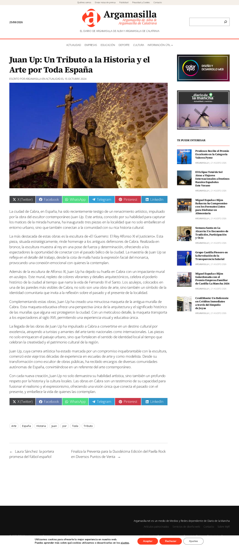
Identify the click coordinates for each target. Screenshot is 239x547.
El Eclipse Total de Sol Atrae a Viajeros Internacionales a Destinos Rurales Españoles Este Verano (212, 179)
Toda (75, 426)
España (26, 426)
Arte (13, 426)
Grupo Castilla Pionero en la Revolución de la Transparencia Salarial (211, 256)
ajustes (125, 543)
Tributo (88, 426)
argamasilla (34, 78)
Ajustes (193, 541)
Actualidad (53, 78)
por (64, 426)
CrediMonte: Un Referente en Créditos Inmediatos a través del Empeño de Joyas (211, 303)
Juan (54, 426)
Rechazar (170, 541)
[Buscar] (225, 22)
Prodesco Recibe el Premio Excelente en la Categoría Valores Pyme (212, 154)
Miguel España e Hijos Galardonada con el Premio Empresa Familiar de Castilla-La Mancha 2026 (212, 278)
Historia (41, 426)
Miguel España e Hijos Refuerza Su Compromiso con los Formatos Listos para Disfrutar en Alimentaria (211, 207)
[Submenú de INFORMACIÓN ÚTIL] (172, 45)
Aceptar (147, 541)
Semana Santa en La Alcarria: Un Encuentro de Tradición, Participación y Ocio (211, 233)
